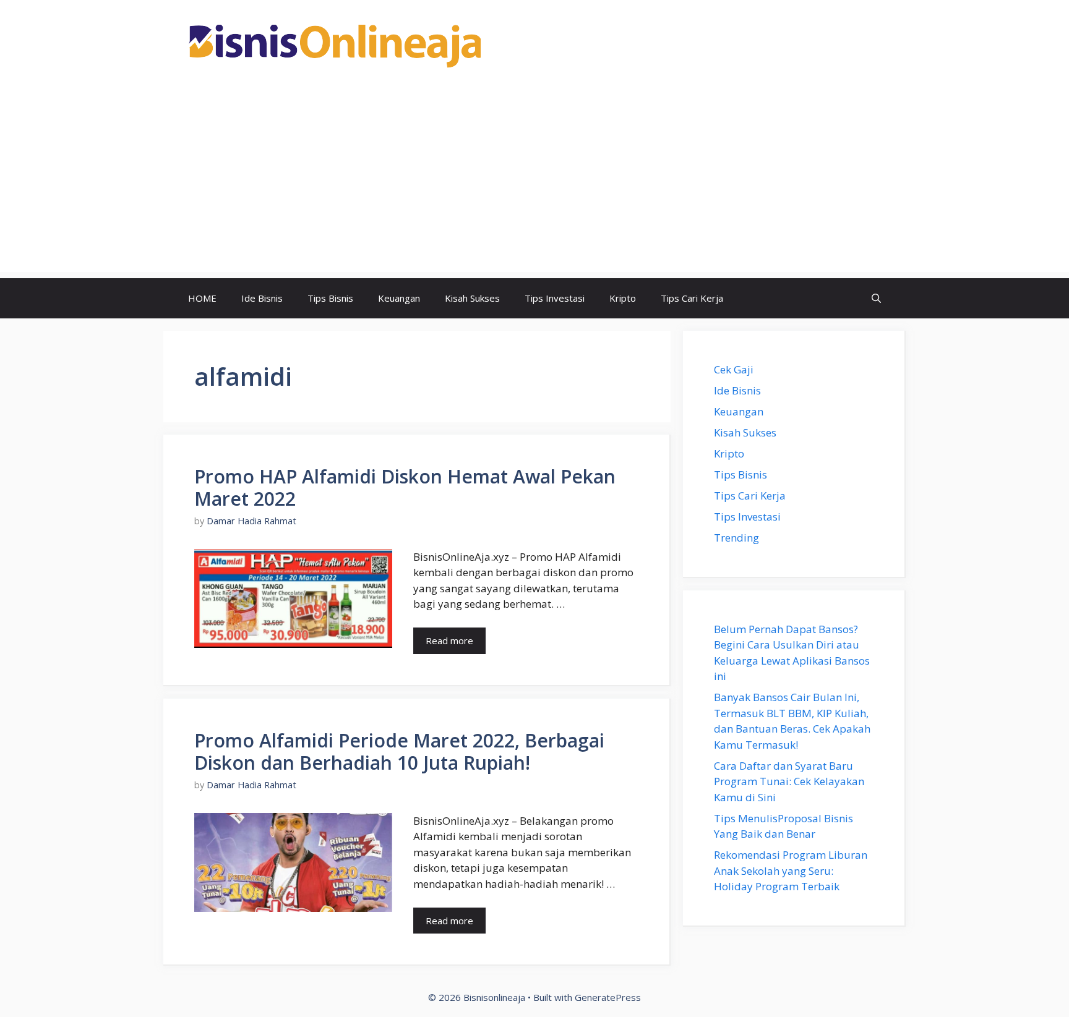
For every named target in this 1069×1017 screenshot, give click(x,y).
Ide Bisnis (262, 298)
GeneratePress (608, 997)
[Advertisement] (534, 185)
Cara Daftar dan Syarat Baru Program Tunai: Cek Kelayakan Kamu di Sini (789, 781)
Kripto (622, 298)
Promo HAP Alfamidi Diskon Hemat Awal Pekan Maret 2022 (405, 487)
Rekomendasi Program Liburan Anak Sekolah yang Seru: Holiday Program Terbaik (790, 870)
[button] (876, 298)
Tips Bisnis (330, 298)
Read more (449, 640)
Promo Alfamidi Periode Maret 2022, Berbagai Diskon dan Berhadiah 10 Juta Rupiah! (399, 751)
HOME (202, 298)
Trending (736, 537)
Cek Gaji (733, 369)
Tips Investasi (555, 298)
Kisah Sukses (472, 298)
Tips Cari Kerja (692, 298)
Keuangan (399, 298)
